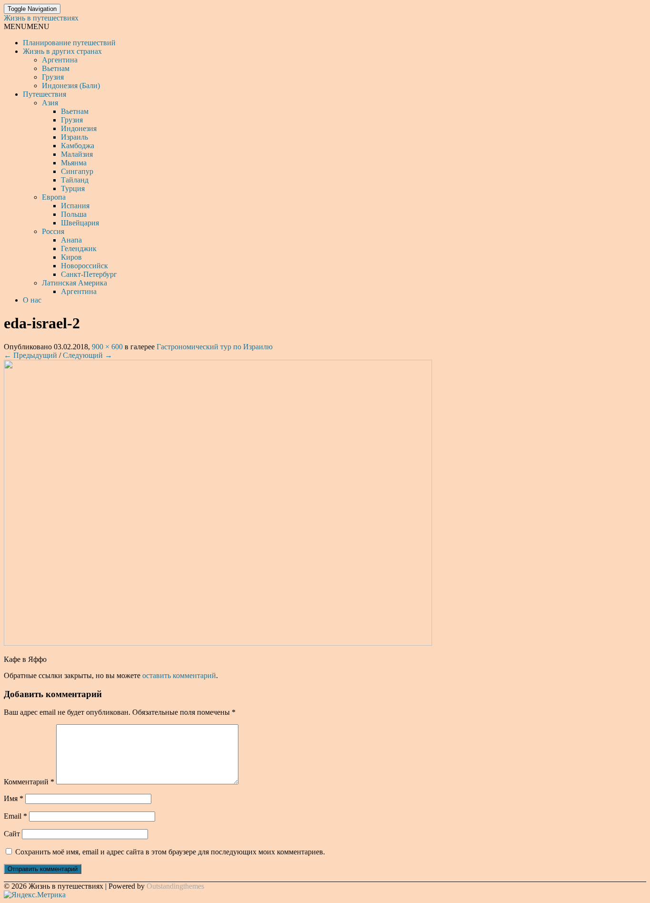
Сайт (12, 834)
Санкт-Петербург (89, 274)
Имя (13, 798)
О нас (32, 300)
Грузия (53, 77)
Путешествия (44, 94)
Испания (75, 206)
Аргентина (60, 60)
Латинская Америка (74, 283)
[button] (26, 26)
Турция (73, 188)
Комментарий (29, 782)
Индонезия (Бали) (71, 85)
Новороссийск (84, 266)
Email (15, 816)
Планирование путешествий (69, 43)
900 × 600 (107, 347)
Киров (71, 257)
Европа (54, 197)
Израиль (74, 137)
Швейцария (80, 223)
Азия (50, 103)
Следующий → (87, 355)
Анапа (71, 240)
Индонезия (79, 128)
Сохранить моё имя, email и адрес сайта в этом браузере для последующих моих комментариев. (170, 852)
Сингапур (77, 171)
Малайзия (77, 154)
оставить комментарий (179, 675)
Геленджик (79, 248)
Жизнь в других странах (62, 51)
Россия (53, 231)
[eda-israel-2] (218, 643)
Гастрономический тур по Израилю (215, 347)
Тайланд (75, 180)
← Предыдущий (30, 355)
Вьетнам (55, 68)
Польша (74, 214)
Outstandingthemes (175, 886)
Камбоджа (77, 146)
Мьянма (74, 163)
